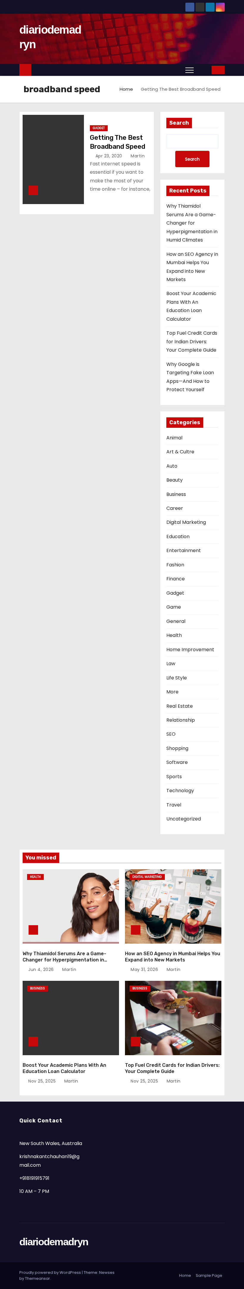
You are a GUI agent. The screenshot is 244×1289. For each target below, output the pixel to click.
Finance (175, 578)
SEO (171, 734)
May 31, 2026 (145, 969)
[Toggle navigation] (189, 70)
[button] (203, 69)
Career (174, 508)
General (175, 621)
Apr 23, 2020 (110, 156)
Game (173, 607)
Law (170, 663)
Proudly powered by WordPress (50, 1272)
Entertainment (183, 550)
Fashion (175, 564)
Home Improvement (190, 649)
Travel (173, 804)
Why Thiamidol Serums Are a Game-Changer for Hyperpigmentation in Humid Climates (192, 223)
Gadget (99, 128)
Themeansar (37, 1278)
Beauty (174, 480)
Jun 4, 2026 (41, 969)
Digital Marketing (186, 522)
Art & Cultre (180, 451)
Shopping (177, 748)
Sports (174, 776)
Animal (174, 437)
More (172, 691)
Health (174, 635)
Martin (137, 156)
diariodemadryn (53, 1241)
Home (126, 89)
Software (177, 762)
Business (176, 494)
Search (179, 123)
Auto (171, 466)
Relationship (180, 720)
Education (178, 536)
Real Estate (179, 706)
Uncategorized (183, 818)
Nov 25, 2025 (42, 1081)
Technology (180, 790)
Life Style (176, 677)
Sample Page (209, 1275)
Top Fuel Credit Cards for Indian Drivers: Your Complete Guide (191, 341)
